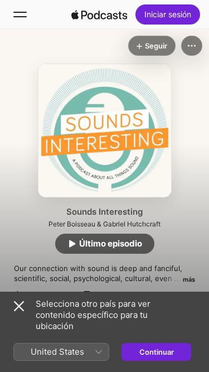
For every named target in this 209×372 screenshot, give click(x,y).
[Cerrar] (19, 306)
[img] (99, 14)
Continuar (156, 351)
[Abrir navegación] (20, 14)
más (189, 279)
